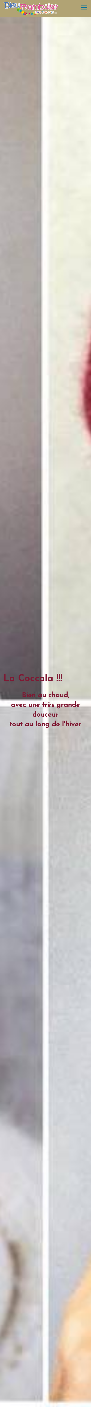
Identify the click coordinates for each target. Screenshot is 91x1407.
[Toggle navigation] (84, 7)
